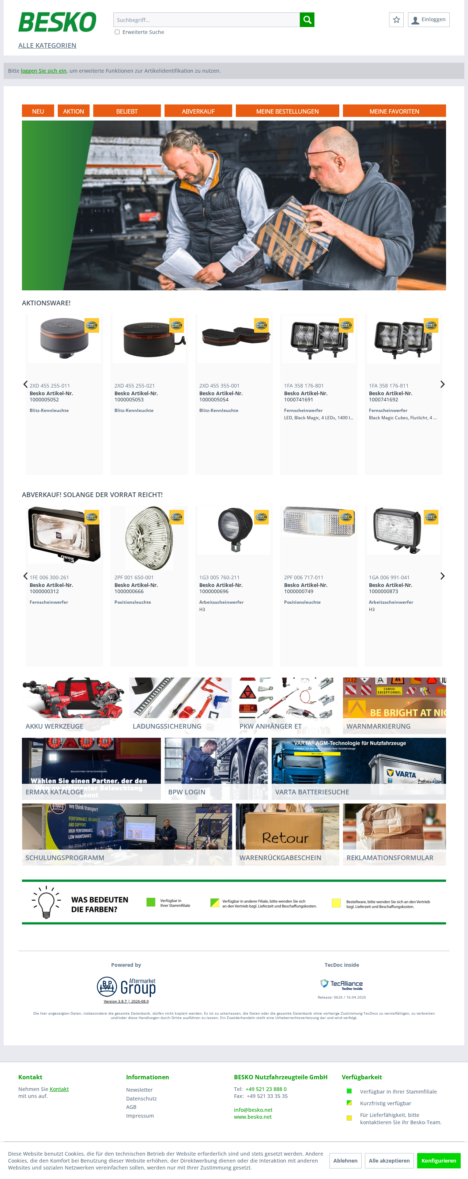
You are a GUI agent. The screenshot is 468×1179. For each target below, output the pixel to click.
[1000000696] (234, 538)
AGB (131, 1106)
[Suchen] (307, 19)
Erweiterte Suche (143, 31)
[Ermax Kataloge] (91, 769)
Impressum (140, 1115)
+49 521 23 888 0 (266, 1088)
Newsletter (139, 1089)
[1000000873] (403, 538)
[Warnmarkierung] (403, 703)
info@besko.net (253, 1109)
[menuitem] (213, 19)
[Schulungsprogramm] (127, 834)
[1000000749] (318, 538)
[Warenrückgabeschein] (287, 835)
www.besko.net (253, 1116)
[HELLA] (91, 325)
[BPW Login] (216, 775)
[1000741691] (318, 346)
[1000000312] (64, 538)
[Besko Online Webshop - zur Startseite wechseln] (57, 25)
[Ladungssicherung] (181, 703)
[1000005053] (149, 346)
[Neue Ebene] (287, 111)
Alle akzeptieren (389, 1160)
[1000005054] (234, 346)
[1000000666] (149, 538)
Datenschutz (141, 1098)
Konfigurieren (439, 1160)
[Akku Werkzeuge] (73, 702)
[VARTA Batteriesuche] (359, 769)
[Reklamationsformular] (394, 834)
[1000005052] (64, 346)
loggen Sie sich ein (44, 70)
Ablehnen (345, 1160)
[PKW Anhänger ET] (287, 703)
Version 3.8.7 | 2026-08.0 (126, 1001)
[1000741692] (403, 346)
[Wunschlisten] (396, 19)
